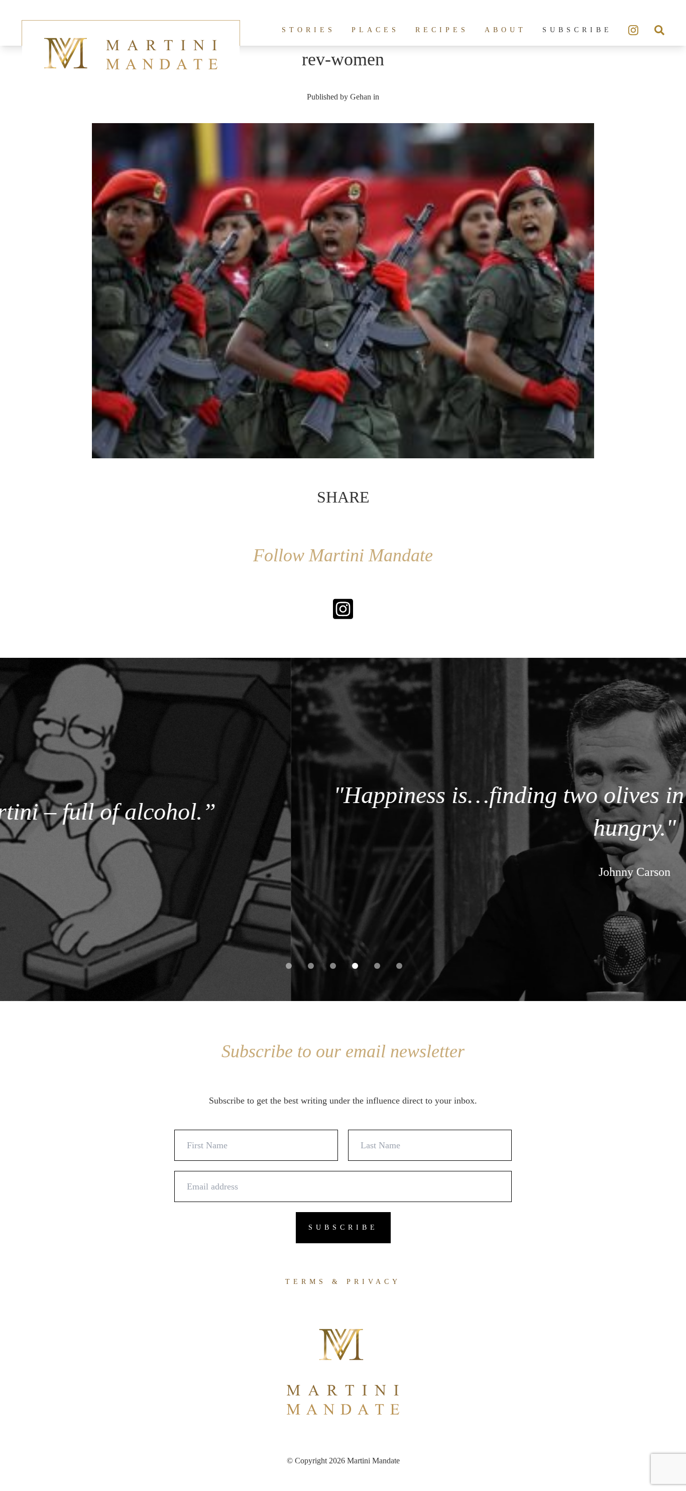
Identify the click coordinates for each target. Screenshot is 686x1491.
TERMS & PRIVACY (343, 1281)
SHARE (343, 497)
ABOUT (505, 30)
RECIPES (442, 30)
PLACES (375, 30)
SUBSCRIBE (577, 30)
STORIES (308, 30)
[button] (289, 966)
